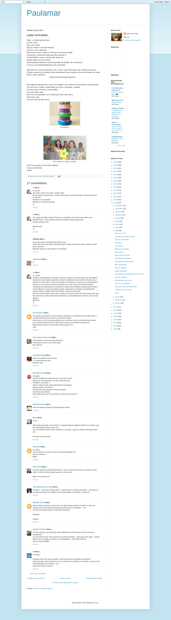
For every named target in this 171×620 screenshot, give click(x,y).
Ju (34, 188)
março (117, 297)
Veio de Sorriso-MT (122, 240)
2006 (115, 326)
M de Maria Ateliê (39, 373)
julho (117, 221)
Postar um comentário (38, 574)
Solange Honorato (39, 529)
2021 (115, 178)
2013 (115, 203)
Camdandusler (117, 137)
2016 (115, 193)
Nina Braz (36, 447)
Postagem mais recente (35, 578)
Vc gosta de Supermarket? (124, 262)
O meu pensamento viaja (42, 337)
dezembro (119, 206)
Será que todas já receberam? (126, 287)
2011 (115, 310)
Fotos (117, 293)
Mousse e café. (120, 233)
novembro (119, 209)
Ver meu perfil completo (132, 40)
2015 (115, 197)
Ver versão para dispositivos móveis (65, 583)
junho (117, 224)
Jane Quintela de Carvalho (43, 487)
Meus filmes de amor (122, 255)
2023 (115, 171)
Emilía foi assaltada (122, 249)
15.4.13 (35, 480)
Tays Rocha (37, 467)
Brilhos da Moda (118, 108)
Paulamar (44, 12)
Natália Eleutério (39, 404)
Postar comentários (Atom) (42, 588)
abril (117, 231)
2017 (115, 190)
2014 (115, 200)
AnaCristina (37, 259)
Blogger (96, 603)
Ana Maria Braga (39, 355)
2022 (115, 175)
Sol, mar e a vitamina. (123, 283)
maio (117, 227)
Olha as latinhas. (121, 268)
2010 (115, 313)
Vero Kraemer (38, 313)
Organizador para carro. (123, 280)
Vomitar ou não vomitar (123, 290)
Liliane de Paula (132, 34)
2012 (115, 307)
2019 (115, 184)
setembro (118, 215)
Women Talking (116, 102)
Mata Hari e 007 (117, 100)
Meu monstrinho (121, 265)
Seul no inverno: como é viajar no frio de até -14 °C (117, 128)
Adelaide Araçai (39, 502)
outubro (118, 212)
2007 (115, 323)
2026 (115, 162)
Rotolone (118, 243)
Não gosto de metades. (123, 258)
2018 (115, 187)
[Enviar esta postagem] (59, 176)
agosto (118, 218)
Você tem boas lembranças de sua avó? (129, 274)
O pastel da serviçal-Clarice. (125, 236)
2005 (115, 329)
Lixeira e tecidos (121, 277)
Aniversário (119, 252)
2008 (115, 320)
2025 (115, 165)
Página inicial (65, 578)
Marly (35, 418)
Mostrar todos (122, 145)
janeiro (118, 303)
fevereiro (118, 300)
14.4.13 (35, 207)
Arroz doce (119, 246)
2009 (115, 316)
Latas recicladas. (121, 271)
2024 (115, 168)
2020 (115, 181)
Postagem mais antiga (94, 578)
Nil (34, 552)
